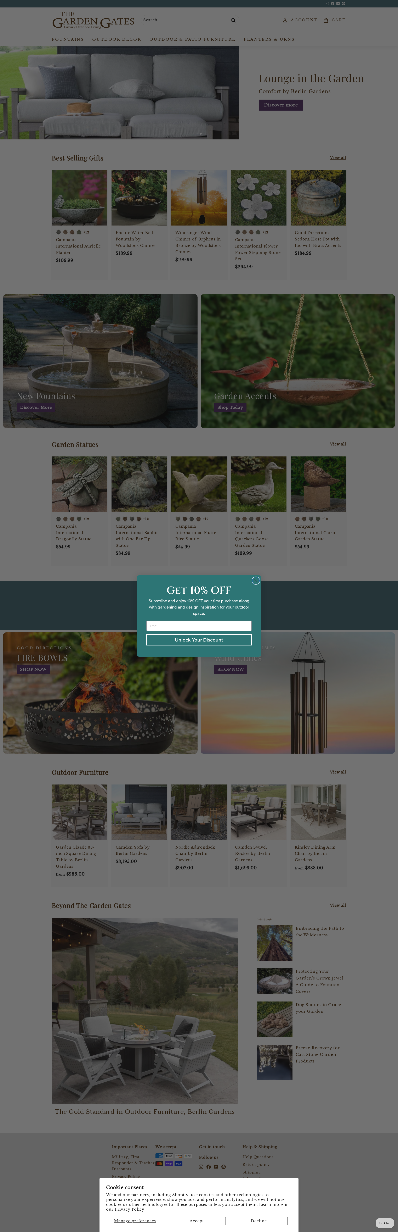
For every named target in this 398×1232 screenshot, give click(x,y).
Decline (259, 1221)
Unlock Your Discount (199, 640)
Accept (197, 1221)
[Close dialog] (256, 580)
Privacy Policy (130, 1209)
